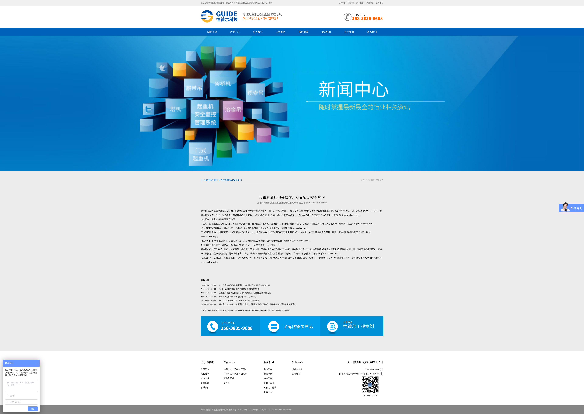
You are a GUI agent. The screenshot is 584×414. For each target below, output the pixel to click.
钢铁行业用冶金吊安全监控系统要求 (276, 310)
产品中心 (370, 3)
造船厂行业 (269, 383)
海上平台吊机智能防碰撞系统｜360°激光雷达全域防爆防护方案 (244, 285)
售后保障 (303, 32)
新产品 (227, 383)
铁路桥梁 (268, 374)
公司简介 (205, 369)
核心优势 (205, 374)
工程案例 (280, 32)
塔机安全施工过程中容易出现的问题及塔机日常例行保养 (231, 310)
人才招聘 (343, 3)
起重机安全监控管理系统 (235, 369)
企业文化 (205, 378)
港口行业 (268, 369)
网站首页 (212, 32)
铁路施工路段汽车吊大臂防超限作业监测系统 (237, 297)
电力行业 (268, 392)
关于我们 (360, 3)
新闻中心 (379, 3)
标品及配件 (229, 378)
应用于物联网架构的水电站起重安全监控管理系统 (239, 289)
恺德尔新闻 (297, 369)
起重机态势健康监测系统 (235, 374)
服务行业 (258, 32)
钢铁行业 (268, 378)
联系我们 (351, 3)
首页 (372, 180)
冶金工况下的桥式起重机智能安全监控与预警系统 (239, 300)
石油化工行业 (270, 387)
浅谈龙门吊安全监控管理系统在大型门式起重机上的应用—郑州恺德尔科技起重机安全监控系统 (257, 304)
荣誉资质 (205, 383)
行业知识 (379, 180)
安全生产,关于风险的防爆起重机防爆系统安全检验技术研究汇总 (245, 293)
